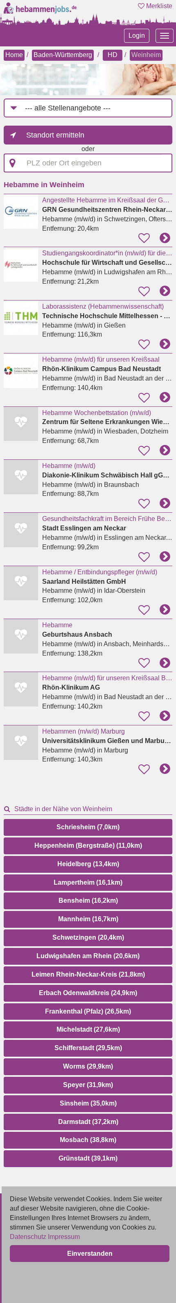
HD (112, 54)
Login (137, 35)
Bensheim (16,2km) (88, 900)
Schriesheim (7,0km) (88, 827)
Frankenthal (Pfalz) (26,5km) (88, 1011)
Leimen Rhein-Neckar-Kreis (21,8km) (88, 974)
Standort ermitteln (55, 135)
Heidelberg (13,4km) (88, 863)
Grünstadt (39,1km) (88, 1158)
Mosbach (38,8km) (88, 1139)
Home (14, 54)
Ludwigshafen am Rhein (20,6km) (88, 955)
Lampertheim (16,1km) (88, 882)
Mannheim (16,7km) (88, 918)
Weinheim (146, 54)
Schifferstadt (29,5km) (88, 1047)
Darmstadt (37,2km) (88, 1121)
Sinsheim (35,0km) (88, 1103)
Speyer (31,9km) (88, 1084)
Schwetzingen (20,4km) (88, 937)
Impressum (64, 1236)
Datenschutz (28, 1236)
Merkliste (158, 5)
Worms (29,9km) (88, 1066)
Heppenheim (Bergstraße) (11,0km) (88, 845)
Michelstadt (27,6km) (88, 1029)
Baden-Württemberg (63, 54)
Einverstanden (90, 1253)
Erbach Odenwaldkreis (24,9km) (88, 992)
